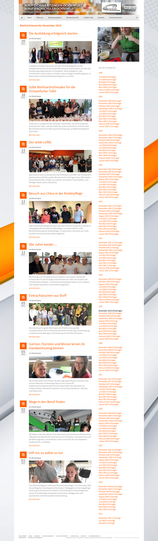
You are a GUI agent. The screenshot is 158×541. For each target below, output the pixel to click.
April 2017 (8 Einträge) (108, 397)
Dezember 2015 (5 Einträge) (110, 449)
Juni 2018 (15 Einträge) (108, 357)
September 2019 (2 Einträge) (110, 318)
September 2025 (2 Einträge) (110, 108)
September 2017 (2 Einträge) (110, 386)
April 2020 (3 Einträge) (108, 294)
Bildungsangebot (55, 17)
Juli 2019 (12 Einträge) (108, 323)
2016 (100, 408)
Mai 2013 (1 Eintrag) (107, 523)
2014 (100, 482)
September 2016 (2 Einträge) (110, 420)
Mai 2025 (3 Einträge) (107, 116)
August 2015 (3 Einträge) (109, 460)
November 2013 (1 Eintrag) (110, 518)
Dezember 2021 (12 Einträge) (110, 242)
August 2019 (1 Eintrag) (108, 321)
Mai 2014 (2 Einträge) (107, 504)
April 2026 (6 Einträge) (108, 84)
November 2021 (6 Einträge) (110, 245)
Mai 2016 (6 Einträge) (107, 431)
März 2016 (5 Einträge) (108, 436)
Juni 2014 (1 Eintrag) (107, 501)
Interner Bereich (115, 17)
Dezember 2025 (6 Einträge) (110, 101)
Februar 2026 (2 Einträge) (109, 89)
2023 (100, 165)
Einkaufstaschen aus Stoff (47, 295)
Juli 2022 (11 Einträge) (108, 218)
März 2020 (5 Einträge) (108, 297)
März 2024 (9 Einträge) (108, 155)
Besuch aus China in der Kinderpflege (55, 193)
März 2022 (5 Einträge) (108, 228)
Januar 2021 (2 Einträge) (109, 270)
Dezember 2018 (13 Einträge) (110, 347)
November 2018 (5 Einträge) (110, 350)
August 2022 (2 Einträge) (109, 216)
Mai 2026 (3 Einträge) (107, 82)
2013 (100, 513)
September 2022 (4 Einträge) (110, 213)
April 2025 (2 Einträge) (108, 118)
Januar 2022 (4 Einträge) (109, 234)
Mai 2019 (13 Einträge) (108, 328)
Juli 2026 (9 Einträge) (107, 77)
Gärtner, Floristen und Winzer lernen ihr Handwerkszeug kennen (57, 346)
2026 (100, 72)
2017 (100, 374)
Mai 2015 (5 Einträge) (107, 467)
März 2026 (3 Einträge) (108, 87)
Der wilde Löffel (40, 142)
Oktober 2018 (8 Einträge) (109, 352)
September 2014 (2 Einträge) (110, 494)
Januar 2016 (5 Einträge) (109, 441)
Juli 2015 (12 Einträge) (108, 462)
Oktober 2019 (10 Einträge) (110, 316)
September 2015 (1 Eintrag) (110, 457)
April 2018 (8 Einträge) (108, 362)
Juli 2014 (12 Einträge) (108, 499)
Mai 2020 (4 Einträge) (107, 292)
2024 (100, 131)
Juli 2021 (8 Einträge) (107, 255)
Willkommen (22, 17)
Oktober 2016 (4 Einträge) (109, 418)
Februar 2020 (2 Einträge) (109, 299)
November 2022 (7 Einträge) (110, 208)
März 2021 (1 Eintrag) (107, 265)
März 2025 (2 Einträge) (108, 121)
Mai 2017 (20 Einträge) (108, 394)
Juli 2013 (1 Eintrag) (107, 520)
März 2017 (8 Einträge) (108, 399)
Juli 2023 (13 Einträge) (108, 182)
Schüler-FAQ (88, 17)
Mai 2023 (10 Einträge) (108, 187)
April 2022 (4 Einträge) (108, 226)
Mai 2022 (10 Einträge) (108, 223)
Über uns (40, 17)
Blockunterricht (72, 17)
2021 (100, 238)
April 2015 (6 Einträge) (108, 470)
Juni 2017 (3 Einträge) (107, 391)
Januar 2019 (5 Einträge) (109, 339)
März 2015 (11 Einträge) (108, 472)
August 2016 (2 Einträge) (109, 423)
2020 (100, 275)
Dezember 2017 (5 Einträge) (110, 379)
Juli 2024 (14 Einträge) (108, 145)
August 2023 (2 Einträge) (109, 179)
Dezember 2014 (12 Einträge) (110, 486)
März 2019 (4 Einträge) (108, 333)
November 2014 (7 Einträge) (110, 489)
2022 (100, 201)
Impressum (22, 537)
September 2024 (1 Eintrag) (110, 142)
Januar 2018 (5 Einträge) (109, 370)
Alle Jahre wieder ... (43, 244)
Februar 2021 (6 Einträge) (109, 268)
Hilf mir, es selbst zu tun (46, 453)
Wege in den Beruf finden (47, 401)
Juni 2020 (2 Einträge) (107, 289)
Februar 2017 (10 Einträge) (109, 402)
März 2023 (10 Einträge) (108, 192)
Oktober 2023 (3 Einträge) (109, 174)
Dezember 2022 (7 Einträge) (110, 206)
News (30, 17)
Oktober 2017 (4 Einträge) (109, 384)
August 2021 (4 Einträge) (109, 252)
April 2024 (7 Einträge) (108, 153)
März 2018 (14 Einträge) (108, 365)
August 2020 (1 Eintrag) (108, 284)
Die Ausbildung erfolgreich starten (53, 33)
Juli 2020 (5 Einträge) (107, 287)
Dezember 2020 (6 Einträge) (110, 279)
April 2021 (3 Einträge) (108, 263)
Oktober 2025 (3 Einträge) (109, 106)
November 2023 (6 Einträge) (110, 171)
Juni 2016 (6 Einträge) (107, 428)
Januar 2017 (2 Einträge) (109, 404)
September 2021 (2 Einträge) (110, 250)
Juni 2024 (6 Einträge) (107, 147)
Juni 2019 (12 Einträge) (108, 326)
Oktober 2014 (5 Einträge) (109, 491)
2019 (100, 306)
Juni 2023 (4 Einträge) (107, 184)
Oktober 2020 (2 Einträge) (109, 281)
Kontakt (101, 17)
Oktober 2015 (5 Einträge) (109, 455)
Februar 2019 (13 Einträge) (109, 336)
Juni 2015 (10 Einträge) (108, 465)
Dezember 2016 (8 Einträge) (110, 413)
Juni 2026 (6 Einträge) (107, 79)
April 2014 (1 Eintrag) (107, 507)
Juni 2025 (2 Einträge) (107, 113)
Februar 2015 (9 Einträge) (109, 475)
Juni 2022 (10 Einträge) (108, 221)
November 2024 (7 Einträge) (110, 137)
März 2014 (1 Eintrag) (107, 509)
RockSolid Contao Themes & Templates (127, 537)
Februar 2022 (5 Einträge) (109, 231)
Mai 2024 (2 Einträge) (107, 150)
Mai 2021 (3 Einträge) (107, 260)
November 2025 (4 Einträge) (110, 103)
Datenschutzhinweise (35, 537)
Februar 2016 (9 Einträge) (109, 438)
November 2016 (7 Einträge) (110, 415)
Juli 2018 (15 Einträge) (108, 355)
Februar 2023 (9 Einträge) (109, 194)
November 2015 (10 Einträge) (111, 452)
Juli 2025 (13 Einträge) (108, 111)
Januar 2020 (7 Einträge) (109, 302)
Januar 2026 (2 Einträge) (109, 92)
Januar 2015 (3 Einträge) (109, 478)
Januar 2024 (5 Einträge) (109, 160)
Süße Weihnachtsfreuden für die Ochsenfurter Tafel (52, 89)
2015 (100, 445)
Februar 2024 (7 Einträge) (109, 158)
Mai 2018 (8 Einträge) (107, 360)
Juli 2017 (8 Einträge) (107, 389)
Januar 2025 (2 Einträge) (109, 126)
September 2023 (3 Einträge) (110, 176)
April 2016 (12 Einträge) (108, 433)
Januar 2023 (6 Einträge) (109, 197)
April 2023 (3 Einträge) (108, 189)
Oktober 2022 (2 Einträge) (109, 211)
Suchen (137, 17)
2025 (100, 96)
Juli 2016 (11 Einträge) (108, 426)
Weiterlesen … (35, 80)
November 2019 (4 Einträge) (110, 313)
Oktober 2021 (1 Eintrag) (109, 247)
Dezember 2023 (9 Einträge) (110, 169)
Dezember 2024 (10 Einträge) (110, 135)
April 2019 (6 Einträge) (108, 331)
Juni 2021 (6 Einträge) (107, 258)
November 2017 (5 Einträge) (110, 381)
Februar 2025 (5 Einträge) (109, 124)
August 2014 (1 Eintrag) (108, 496)
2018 (100, 343)
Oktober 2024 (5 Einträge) (109, 140)
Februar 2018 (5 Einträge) (109, 368)
